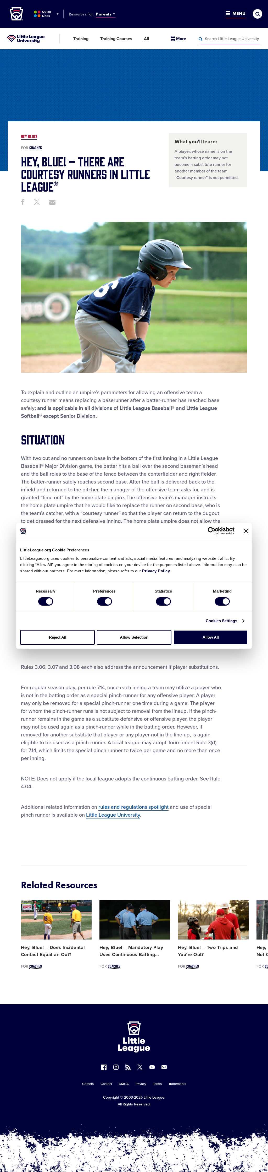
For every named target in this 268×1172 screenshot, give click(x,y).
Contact (106, 1084)
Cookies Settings (221, 620)
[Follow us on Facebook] (104, 1067)
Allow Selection (134, 637)
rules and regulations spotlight (133, 807)
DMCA (124, 1084)
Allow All (211, 637)
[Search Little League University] (200, 39)
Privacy (141, 1084)
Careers (88, 1084)
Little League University (113, 815)
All (146, 38)
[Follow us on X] (140, 1067)
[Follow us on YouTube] (152, 1067)
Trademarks (177, 1084)
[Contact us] (164, 1067)
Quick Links (46, 14)
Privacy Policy (156, 570)
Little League (154, 1097)
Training (80, 38)
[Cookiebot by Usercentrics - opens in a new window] (211, 531)
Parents (103, 14)
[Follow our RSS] (128, 1067)
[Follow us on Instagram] (116, 1067)
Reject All (57, 637)
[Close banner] (246, 531)
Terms (157, 1084)
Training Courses (116, 38)
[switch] (104, 601)
